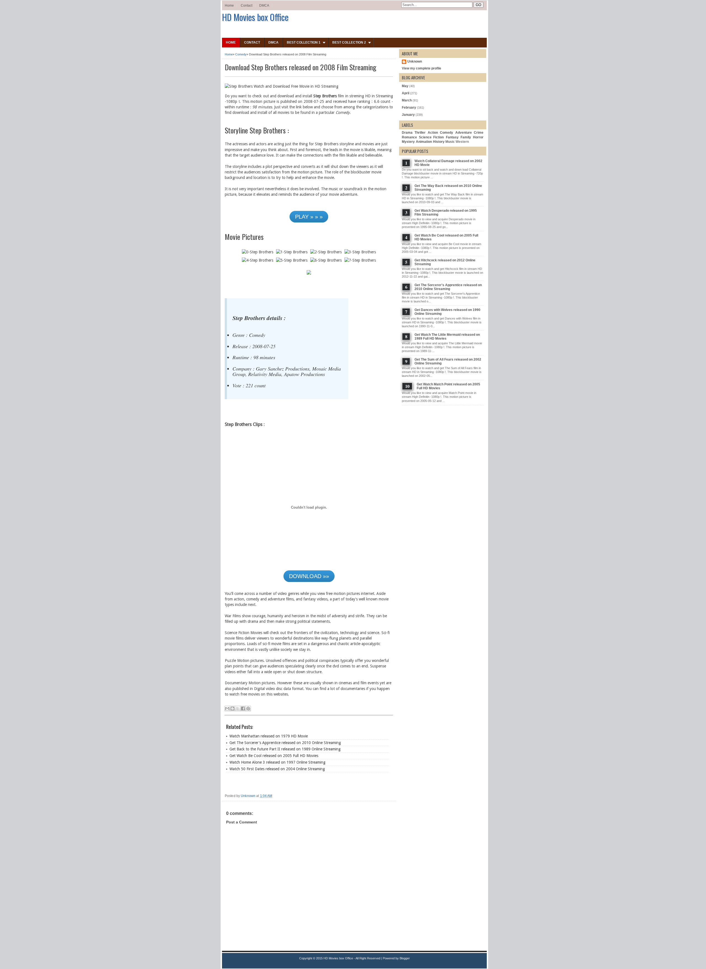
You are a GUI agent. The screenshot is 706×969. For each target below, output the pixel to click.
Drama (407, 133)
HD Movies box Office (255, 16)
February (409, 107)
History (439, 142)
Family (466, 137)
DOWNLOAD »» (309, 576)
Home (229, 5)
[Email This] (227, 708)
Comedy (241, 54)
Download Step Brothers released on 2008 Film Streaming (300, 67)
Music (450, 142)
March (407, 100)
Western (462, 142)
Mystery (408, 142)
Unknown (414, 61)
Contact (246, 5)
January (408, 115)
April (405, 93)
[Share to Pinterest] (248, 708)
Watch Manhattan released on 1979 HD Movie (268, 736)
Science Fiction (431, 137)
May (405, 86)
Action (433, 133)
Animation (424, 142)
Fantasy (452, 137)
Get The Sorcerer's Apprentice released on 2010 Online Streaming (285, 742)
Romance (409, 137)
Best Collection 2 (349, 42)
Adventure (463, 133)
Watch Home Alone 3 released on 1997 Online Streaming (277, 762)
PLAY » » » (309, 217)
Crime (478, 133)
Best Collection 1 (303, 42)
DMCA (264, 5)
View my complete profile (421, 68)
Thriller (420, 133)
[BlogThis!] (232, 708)
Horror (478, 137)
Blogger (405, 958)
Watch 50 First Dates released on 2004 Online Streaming (277, 769)
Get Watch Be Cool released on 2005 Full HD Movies (273, 755)
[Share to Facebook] (243, 708)
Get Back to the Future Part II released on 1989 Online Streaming (285, 749)
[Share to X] (237, 708)
